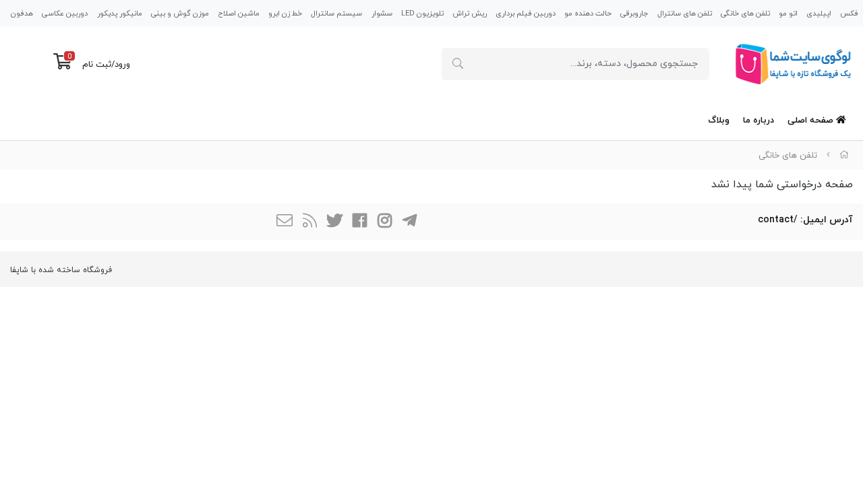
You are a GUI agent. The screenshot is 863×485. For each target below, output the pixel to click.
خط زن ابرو (285, 13)
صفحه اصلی (811, 121)
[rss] (309, 222)
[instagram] (384, 222)
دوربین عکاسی (65, 13)
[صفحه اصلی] (844, 156)
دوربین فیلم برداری (526, 13)
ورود (122, 65)
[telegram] (409, 222)
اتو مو (788, 13)
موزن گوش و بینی (180, 13)
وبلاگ (719, 121)
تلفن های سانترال (684, 13)
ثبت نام (96, 65)
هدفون (22, 13)
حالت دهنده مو (588, 13)
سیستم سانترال (336, 13)
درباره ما (758, 121)
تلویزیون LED (422, 13)
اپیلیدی (818, 13)
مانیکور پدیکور (119, 13)
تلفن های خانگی (745, 13)
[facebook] (359, 222)
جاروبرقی (634, 13)
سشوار (381, 13)
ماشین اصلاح (239, 13)
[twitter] (334, 222)
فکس (849, 13)
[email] (284, 222)
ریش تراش (469, 13)
